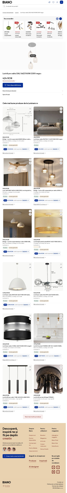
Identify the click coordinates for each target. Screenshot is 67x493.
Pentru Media (33, 448)
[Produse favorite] (53, 2)
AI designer (34, 467)
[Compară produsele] (49, 2)
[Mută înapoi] (57, 18)
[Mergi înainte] (60, 18)
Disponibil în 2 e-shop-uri (40, 204)
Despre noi (32, 435)
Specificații (6, 94)
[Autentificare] (57, 2)
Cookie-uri (60, 482)
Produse (32, 461)
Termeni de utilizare (57, 486)
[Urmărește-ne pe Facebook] (58, 467)
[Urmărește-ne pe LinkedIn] (58, 472)
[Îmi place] (30, 108)
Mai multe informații (8, 153)
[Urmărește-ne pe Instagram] (53, 467)
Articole (42, 441)
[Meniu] (61, 2)
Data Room (55, 446)
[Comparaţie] (30, 111)
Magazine (43, 438)
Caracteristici (33, 451)
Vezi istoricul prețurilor (9, 80)
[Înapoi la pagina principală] (7, 2)
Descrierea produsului (9, 91)
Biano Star (55, 443)
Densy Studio (44, 449)
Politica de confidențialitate (55, 484)
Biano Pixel (55, 440)
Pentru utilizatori (43, 430)
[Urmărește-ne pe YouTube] (53, 472)
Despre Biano (31, 430)
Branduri (42, 435)
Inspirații (43, 461)
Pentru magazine (55, 430)
